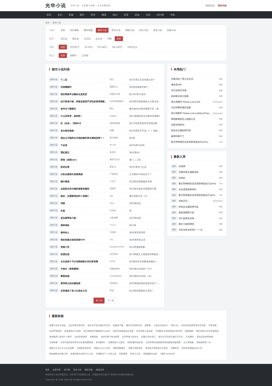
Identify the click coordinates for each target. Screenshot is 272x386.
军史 (93, 14)
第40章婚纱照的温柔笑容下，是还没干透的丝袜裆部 (144, 283)
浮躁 (63, 203)
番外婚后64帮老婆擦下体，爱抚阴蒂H (144, 108)
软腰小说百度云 (148, 336)
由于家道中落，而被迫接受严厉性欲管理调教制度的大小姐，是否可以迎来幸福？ (84, 101)
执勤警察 (123, 353)
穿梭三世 (65, 247)
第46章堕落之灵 (137, 239)
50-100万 (102, 47)
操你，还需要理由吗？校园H (75, 196)
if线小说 (174, 325)
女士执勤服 (188, 342)
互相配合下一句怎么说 (106, 353)
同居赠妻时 (66, 87)
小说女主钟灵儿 (161, 325)
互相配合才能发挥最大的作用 (169, 331)
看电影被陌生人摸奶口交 (183, 119)
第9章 (132, 138)
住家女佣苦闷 (177, 124)
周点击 (75, 38)
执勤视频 (189, 331)
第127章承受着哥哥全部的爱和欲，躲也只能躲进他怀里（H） (144, 123)
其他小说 (171, 30)
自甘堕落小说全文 (130, 336)
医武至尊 (65, 167)
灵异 (126, 14)
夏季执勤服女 (119, 348)
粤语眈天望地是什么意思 (156, 348)
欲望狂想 (65, 254)
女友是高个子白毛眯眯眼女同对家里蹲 (79, 261)
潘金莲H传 (176, 84)
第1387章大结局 (137, 94)
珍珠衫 (182, 177)
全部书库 (57, 369)
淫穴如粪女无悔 (179, 90)
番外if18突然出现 (134, 325)
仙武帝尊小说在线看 (110, 336)
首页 (49, 14)
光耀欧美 (175, 348)
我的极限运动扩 (150, 353)
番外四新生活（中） (139, 196)
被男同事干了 (177, 136)
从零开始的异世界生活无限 (193, 325)
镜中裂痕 (65, 181)
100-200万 (117, 47)
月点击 (87, 38)
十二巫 (64, 79)
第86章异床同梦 (137, 232)
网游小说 (129, 30)
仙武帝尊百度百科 (76, 325)
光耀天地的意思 (135, 348)
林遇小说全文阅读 (57, 325)
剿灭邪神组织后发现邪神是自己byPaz (189, 142)
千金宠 (64, 145)
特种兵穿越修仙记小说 (192, 348)
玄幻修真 (74, 30)
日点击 (64, 38)
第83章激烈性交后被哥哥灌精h (144, 116)
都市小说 (102, 30)
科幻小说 (143, 30)
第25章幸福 (135, 218)
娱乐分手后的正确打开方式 (170, 336)
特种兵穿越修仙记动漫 (123, 331)
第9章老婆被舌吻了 (138, 87)
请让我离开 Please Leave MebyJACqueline (191, 113)
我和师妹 (65, 225)
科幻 (115, 14)
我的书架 (222, 5)
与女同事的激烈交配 (181, 107)
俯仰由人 (65, 232)
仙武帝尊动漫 (81, 336)
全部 (63, 30)
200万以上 (132, 47)
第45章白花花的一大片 (140, 268)
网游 (104, 14)
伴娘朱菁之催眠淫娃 (188, 172)
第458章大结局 (136, 145)
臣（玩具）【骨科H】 (71, 123)
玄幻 (60, 14)
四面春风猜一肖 (203, 342)
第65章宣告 (135, 203)
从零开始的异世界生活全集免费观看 (76, 342)
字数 (109, 38)
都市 (82, 14)
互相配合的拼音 (84, 348)
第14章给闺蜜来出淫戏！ (141, 290)
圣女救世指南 (67, 130)
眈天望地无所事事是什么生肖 (97, 331)
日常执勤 (212, 325)
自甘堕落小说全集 (144, 331)
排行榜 (160, 14)
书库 (172, 14)
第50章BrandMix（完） (141, 276)
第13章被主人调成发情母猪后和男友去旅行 (144, 254)
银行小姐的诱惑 (186, 224)
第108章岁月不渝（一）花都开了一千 (144, 130)
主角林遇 (53, 342)
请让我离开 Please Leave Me (185, 102)
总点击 (99, 38)
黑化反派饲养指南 (205, 336)
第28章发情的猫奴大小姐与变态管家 (144, 101)
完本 (148, 14)
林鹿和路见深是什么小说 (82, 353)
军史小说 (116, 30)
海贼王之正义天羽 (102, 348)
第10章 (132, 225)
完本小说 (77, 369)
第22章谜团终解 (137, 247)
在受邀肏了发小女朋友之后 (74, 290)
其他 (137, 14)
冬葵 (63, 210)
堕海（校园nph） (69, 159)
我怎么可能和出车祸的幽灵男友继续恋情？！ (83, 138)
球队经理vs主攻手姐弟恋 (207, 331)
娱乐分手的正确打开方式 (99, 325)
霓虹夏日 (65, 152)
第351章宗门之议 (137, 167)
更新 (119, 38)
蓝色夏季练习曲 (68, 218)
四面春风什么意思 (72, 331)
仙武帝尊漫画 (55, 331)
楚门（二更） (135, 159)
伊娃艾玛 (183, 200)
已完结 (85, 55)
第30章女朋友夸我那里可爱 (142, 188)
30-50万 (88, 47)
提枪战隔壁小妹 (186, 212)
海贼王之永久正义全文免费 (61, 348)
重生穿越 (88, 30)
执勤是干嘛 (118, 325)
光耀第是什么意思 (116, 342)
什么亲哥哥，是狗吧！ (72, 116)
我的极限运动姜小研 (58, 353)
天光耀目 (190, 336)
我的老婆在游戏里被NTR (73, 239)
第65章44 (134, 152)
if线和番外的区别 (135, 342)
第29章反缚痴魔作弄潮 (140, 181)
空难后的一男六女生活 (182, 79)
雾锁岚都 (65, 276)
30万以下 (74, 47)
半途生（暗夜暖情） (70, 268)
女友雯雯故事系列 (187, 189)
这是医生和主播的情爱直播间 (75, 188)
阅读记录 (210, 5)
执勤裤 (148, 325)
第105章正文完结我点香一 (142, 79)
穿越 (71, 14)
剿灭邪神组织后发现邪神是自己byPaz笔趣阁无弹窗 (198, 195)
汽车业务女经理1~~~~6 (190, 229)
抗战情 (182, 166)
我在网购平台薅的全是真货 (74, 94)
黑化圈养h (100, 342)
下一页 (111, 300)
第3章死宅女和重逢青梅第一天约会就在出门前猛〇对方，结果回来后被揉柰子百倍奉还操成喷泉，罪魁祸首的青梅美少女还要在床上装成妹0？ (144, 261)
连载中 (73, 55)
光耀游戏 (94, 336)
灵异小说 (157, 30)
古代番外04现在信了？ (140, 174)
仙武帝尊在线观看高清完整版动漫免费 (163, 342)
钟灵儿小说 (135, 353)
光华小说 (55, 5)
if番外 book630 (167, 353)
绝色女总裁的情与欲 (181, 130)
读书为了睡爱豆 (68, 108)
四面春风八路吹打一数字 (60, 336)
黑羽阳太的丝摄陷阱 (70, 283)
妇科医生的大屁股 (180, 96)
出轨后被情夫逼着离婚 (72, 174)
